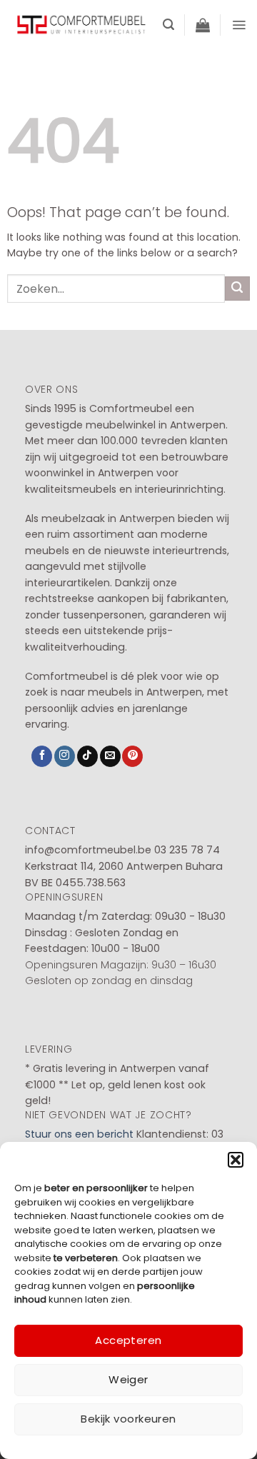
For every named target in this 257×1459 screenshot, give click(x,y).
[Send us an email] (110, 756)
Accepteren (128, 1340)
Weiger (128, 1379)
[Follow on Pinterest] (132, 756)
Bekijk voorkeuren (128, 1418)
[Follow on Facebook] (41, 756)
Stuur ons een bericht (79, 1134)
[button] (235, 1160)
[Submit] (237, 288)
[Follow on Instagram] (64, 756)
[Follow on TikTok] (87, 756)
